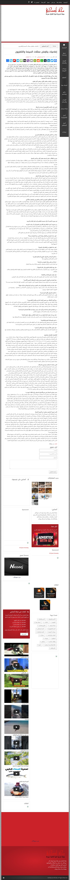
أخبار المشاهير (45, 46)
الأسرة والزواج (52, 619)
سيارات (42, 635)
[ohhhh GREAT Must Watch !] (16, 789)
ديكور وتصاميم (42, 625)
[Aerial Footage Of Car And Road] (16, 758)
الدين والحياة (42, 619)
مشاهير (43, 641)
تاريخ (40, 645)
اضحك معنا (38, 622)
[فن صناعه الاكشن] (16, 649)
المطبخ (53, 638)
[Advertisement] (20, 26)
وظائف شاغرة (52, 641)
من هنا (23, 634)
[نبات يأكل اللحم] (16, 665)
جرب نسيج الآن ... (35, 841)
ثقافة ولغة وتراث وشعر (50, 645)
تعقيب (55, 443)
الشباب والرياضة (51, 635)
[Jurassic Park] (16, 696)
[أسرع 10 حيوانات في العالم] (16, 680)
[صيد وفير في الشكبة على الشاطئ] (16, 727)
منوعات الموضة (51, 632)
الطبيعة (53, 622)
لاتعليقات (27, 57)
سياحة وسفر (52, 625)
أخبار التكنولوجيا (51, 628)
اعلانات (46, 622)
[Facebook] (28, 2)
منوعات (46, 638)
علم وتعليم (53, 648)
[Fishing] (16, 711)
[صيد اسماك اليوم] (16, 742)
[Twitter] (32, 2)
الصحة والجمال (40, 632)
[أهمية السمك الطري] (16, 773)
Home (54, 46)
